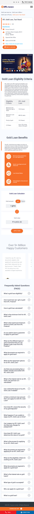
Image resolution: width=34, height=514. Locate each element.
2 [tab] (14, 81)
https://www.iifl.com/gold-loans (14, 43)
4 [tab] (19, 81)
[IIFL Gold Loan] (7, 7)
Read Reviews (6, 26)
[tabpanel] (17, 63)
